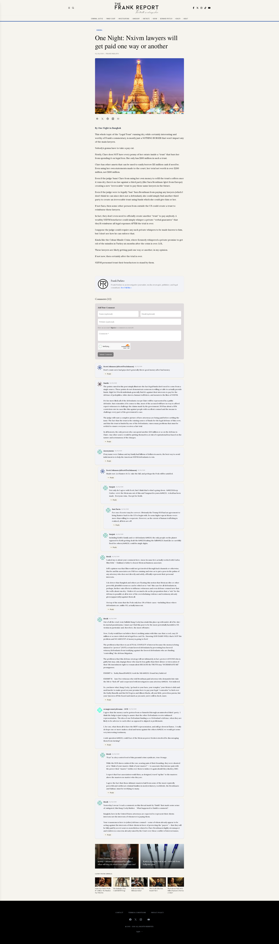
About (186, 19)
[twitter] (197, 8)
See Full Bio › (126, 288)
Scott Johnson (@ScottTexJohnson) (118, 366)
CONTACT (119, 913)
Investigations (124, 19)
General (99, 30)
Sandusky (136, 19)
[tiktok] (205, 8)
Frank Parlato (112, 54)
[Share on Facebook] (97, 119)
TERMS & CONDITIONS (137, 913)
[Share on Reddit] (107, 119)
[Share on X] (102, 119)
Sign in (113, 328)
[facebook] (193, 8)
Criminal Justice (97, 19)
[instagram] (201, 8)
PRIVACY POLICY (157, 913)
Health (177, 19)
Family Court (110, 19)
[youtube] (209, 8)
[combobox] (139, 932)
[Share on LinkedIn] (113, 119)
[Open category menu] (69, 8)
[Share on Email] (118, 119)
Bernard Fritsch (166, 19)
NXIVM (155, 19)
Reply (109, 374)
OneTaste (146, 19)
